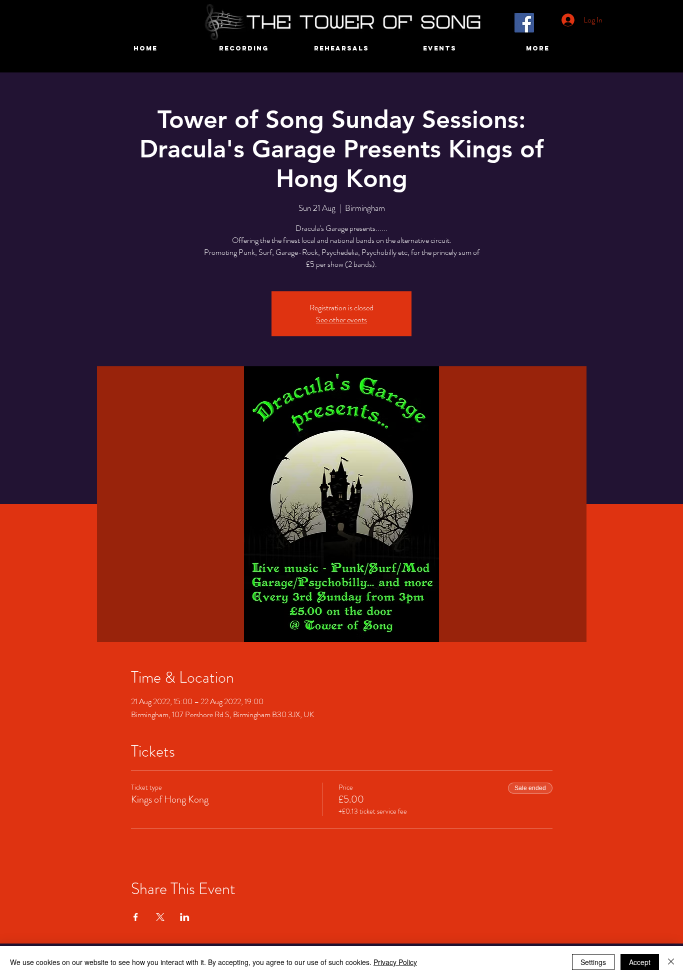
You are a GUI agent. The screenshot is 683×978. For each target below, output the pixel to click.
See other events (341, 319)
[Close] (671, 962)
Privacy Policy (395, 962)
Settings (593, 962)
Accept (639, 962)
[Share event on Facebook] (135, 917)
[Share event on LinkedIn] (185, 917)
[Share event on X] (160, 917)
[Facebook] (524, 22)
